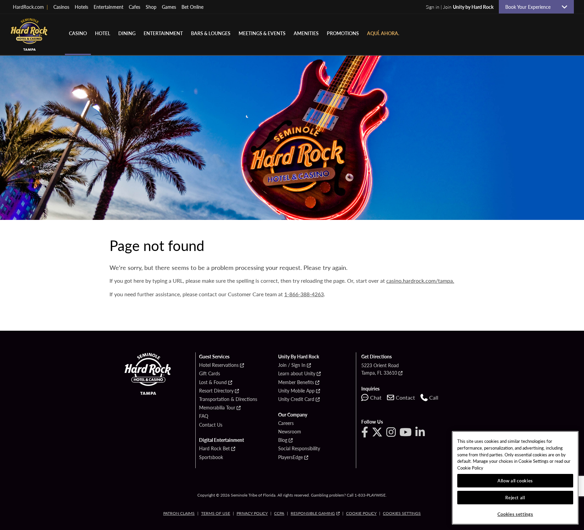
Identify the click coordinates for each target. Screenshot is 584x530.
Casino (78, 33)
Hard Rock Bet (214, 449)
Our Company (292, 415)
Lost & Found (213, 382)
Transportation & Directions (228, 399)
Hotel (102, 33)
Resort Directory (216, 391)
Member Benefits (296, 382)
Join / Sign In (292, 365)
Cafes (134, 6)
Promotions (343, 33)
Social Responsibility (299, 449)
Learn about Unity (296, 374)
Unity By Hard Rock (298, 357)
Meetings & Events (262, 33)
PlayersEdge (290, 457)
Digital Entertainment (221, 440)
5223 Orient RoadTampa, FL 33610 (380, 369)
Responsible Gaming (313, 513)
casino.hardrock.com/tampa (419, 280)
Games (169, 6)
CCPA (279, 513)
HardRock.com (30, 6)
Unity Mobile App (296, 391)
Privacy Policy (252, 513)
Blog (282, 440)
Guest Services (214, 357)
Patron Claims (179, 513)
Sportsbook (211, 457)
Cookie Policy (361, 513)
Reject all (515, 497)
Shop (151, 6)
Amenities (306, 33)
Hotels (81, 6)
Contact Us (210, 425)
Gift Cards (209, 374)
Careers (286, 423)
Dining (127, 33)
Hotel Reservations (219, 365)
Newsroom (289, 432)
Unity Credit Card (296, 399)
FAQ (203, 416)
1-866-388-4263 (304, 294)
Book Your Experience (530, 6)
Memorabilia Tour (217, 408)
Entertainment (108, 6)
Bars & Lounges (210, 33)
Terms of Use (215, 513)
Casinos (61, 6)
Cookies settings (402, 513)
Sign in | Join (459, 6)
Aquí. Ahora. (383, 33)
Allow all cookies (515, 480)
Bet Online (192, 6)
